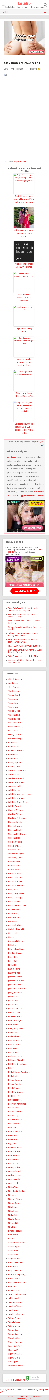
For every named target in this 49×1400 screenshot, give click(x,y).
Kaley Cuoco (13, 1032)
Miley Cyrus (13, 1211)
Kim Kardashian (15, 1100)
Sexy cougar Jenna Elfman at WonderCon (23, 394)
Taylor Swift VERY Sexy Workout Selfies (25, 646)
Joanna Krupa (14, 1012)
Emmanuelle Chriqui (17, 905)
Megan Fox (12, 1195)
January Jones (14, 973)
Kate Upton (13, 1052)
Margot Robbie (14, 1183)
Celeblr (24, 3)
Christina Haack (14, 830)
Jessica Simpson (15, 1008)
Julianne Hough (14, 1020)
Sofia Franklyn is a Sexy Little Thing (23, 656)
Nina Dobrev (13, 1235)
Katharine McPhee (16, 1056)
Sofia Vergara (14, 1326)
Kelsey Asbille (14, 1084)
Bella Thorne (13, 747)
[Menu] (3, 5)
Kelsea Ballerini (15, 1080)
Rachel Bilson (14, 1278)
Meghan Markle (15, 1199)
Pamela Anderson (15, 1262)
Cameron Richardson (17, 770)
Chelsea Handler (15, 822)
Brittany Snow (14, 766)
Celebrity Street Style (17, 802)
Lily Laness (13, 1143)
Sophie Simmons (15, 1334)
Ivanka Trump (14, 969)
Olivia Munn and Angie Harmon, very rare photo (23, 233)
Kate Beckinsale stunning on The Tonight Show (24, 362)
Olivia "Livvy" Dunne (16, 1243)
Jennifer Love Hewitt (17, 989)
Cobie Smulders (15, 842)
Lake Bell (12, 1128)
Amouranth (13, 699)
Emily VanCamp (14, 897)
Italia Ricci (12, 965)
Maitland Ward (14, 1171)
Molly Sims (13, 1223)
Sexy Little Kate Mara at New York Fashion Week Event (22, 640)
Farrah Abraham (15, 925)
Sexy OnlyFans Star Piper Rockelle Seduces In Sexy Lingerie (23, 609)
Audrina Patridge (15, 739)
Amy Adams (13, 703)
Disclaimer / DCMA (25, 1399)
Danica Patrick (14, 862)
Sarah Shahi (13, 1310)
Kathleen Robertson (17, 1064)
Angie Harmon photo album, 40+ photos (24, 265)
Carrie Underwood (16, 782)
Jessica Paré (13, 1004)
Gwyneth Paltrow (15, 941)
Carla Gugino (13, 774)
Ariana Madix (13, 731)
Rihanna (11, 1286)
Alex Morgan (13, 687)
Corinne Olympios (16, 854)
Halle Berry (13, 945)
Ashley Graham (14, 735)
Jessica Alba (13, 997)
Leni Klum (12, 1135)
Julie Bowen (13, 1024)
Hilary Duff (12, 961)
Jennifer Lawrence (16, 981)
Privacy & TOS (36, 1396)
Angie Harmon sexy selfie (24, 330)
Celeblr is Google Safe (15, 1380)
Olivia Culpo (13, 1247)
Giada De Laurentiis (16, 929)
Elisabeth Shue (14, 874)
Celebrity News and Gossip (20, 794)
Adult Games (13, 683)
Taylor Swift (13, 1350)
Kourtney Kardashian (17, 1104)
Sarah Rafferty (14, 1306)
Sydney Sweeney (15, 1342)
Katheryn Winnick (15, 1060)
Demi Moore (13, 870)
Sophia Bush (13, 1330)
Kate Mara (12, 1048)
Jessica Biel (13, 1001)
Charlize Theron (15, 814)
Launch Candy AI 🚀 (24, 591)
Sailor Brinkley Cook (17, 1294)
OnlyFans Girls (14, 1259)
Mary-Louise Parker (16, 1191)
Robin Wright (13, 1290)
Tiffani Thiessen (15, 1354)
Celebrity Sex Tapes (16, 798)
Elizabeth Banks (15, 881)
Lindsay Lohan (14, 1151)
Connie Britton (14, 846)
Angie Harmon (20, 162)
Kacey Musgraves (15, 1028)
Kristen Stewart (15, 1112)
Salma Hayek (13, 1298)
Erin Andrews (14, 909)
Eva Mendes (13, 921)
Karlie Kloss (13, 1036)
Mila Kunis (12, 1207)
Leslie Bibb (13, 1139)
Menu (5, 12)
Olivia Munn (13, 1251)
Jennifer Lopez (14, 985)
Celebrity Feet (14, 790)
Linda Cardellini (15, 1147)
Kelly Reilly (13, 1076)
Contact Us (22, 1396)
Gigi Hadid (12, 933)
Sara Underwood (15, 1302)
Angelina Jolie (14, 715)
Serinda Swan (14, 1322)
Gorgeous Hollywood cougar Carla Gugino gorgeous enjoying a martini (24, 428)
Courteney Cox (14, 858)
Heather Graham (15, 953)
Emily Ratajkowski (16, 893)
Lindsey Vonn (14, 1155)
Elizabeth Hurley (15, 885)
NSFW (10, 1239)
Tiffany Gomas (14, 1358)
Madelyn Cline (14, 1167)
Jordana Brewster (15, 1016)
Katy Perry (12, 1068)
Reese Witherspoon (16, 1282)
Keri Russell (13, 1096)
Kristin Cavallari (15, 1120)
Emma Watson (14, 901)
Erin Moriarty (13, 913)
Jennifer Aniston (15, 977)
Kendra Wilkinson (15, 1092)
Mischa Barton (14, 1219)
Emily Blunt (13, 889)
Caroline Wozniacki (16, 778)
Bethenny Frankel (16, 750)
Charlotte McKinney (16, 818)
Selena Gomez (14, 1318)
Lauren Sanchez (15, 1132)
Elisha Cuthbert (15, 877)
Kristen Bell (13, 1108)
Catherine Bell (14, 786)
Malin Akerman (14, 1175)
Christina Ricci (14, 838)
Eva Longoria (13, 917)
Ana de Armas (14, 711)
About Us (10, 1396)
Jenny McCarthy (15, 993)
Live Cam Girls (14, 1159)
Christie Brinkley (15, 826)
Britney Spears (14, 762)
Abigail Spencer (15, 679)
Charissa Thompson (16, 810)
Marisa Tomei (13, 1187)
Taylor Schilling (15, 1346)
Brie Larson (13, 758)
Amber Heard (14, 695)
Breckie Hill (13, 754)
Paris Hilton (13, 1266)
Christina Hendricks (16, 834)
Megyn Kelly (13, 1203)
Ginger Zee (13, 937)
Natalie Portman (15, 1231)
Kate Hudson (13, 1044)
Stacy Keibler (14, 1338)
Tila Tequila (13, 1362)
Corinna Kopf (13, 850)
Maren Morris (14, 1179)
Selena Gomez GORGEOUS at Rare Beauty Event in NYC (23, 634)
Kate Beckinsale (15, 1040)
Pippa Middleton (15, 1270)
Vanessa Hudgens (15, 1366)
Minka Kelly (13, 1215)
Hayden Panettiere (16, 949)
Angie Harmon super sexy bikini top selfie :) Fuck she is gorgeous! (24, 199)
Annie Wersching (15, 727)
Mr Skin (11, 1227)
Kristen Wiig (13, 1116)
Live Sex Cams (14, 1163)
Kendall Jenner (14, 1088)
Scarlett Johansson (16, 1314)
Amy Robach (13, 707)
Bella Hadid (13, 743)
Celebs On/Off (14, 806)
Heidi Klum (13, 957)
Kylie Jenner (13, 1124)
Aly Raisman (13, 691)
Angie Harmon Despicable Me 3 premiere (24, 298)
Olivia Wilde (13, 1255)
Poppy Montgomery (16, 1274)
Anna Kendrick (14, 723)
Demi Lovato (13, 866)
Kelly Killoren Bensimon (19, 1072)
